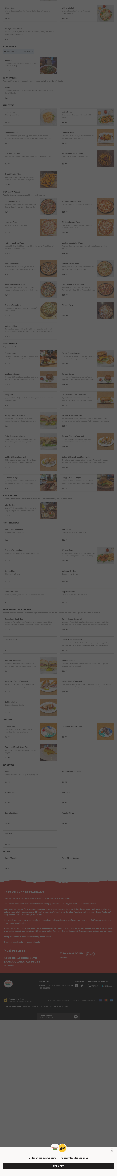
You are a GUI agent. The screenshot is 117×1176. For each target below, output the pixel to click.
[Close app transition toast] (112, 1150)
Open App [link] (58, 1166)
